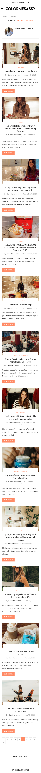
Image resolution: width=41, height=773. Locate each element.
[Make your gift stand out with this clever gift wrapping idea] (20, 400)
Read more (8, 91)
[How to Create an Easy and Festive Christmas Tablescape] (20, 343)
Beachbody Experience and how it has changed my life (20, 595)
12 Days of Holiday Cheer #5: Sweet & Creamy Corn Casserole (20, 189)
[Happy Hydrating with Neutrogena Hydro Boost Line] (20, 459)
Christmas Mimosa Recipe (20, 304)
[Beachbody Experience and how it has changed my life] (20, 578)
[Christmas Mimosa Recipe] (20, 288)
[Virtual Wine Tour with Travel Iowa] (20, 55)
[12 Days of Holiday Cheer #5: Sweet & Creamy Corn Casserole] (20, 171)
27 (4, 742)
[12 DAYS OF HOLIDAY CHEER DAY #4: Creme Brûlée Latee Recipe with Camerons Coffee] (20, 228)
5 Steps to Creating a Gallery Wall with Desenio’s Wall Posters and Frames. (20, 537)
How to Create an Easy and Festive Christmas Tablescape (20, 360)
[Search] (39, 9)
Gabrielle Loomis (24, 28)
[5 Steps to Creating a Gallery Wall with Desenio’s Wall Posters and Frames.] (20, 518)
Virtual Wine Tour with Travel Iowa (20, 71)
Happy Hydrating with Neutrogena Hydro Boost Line (20, 476)
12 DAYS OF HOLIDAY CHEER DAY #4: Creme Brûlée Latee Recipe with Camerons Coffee (20, 247)
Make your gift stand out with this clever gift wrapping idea (20, 417)
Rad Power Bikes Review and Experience (20, 710)
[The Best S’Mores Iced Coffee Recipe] (20, 635)
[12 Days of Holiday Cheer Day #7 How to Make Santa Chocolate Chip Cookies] (20, 109)
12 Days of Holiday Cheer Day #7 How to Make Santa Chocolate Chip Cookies (20, 129)
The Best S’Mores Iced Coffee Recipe (20, 652)
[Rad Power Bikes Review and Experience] (20, 692)
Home (4, 16)
